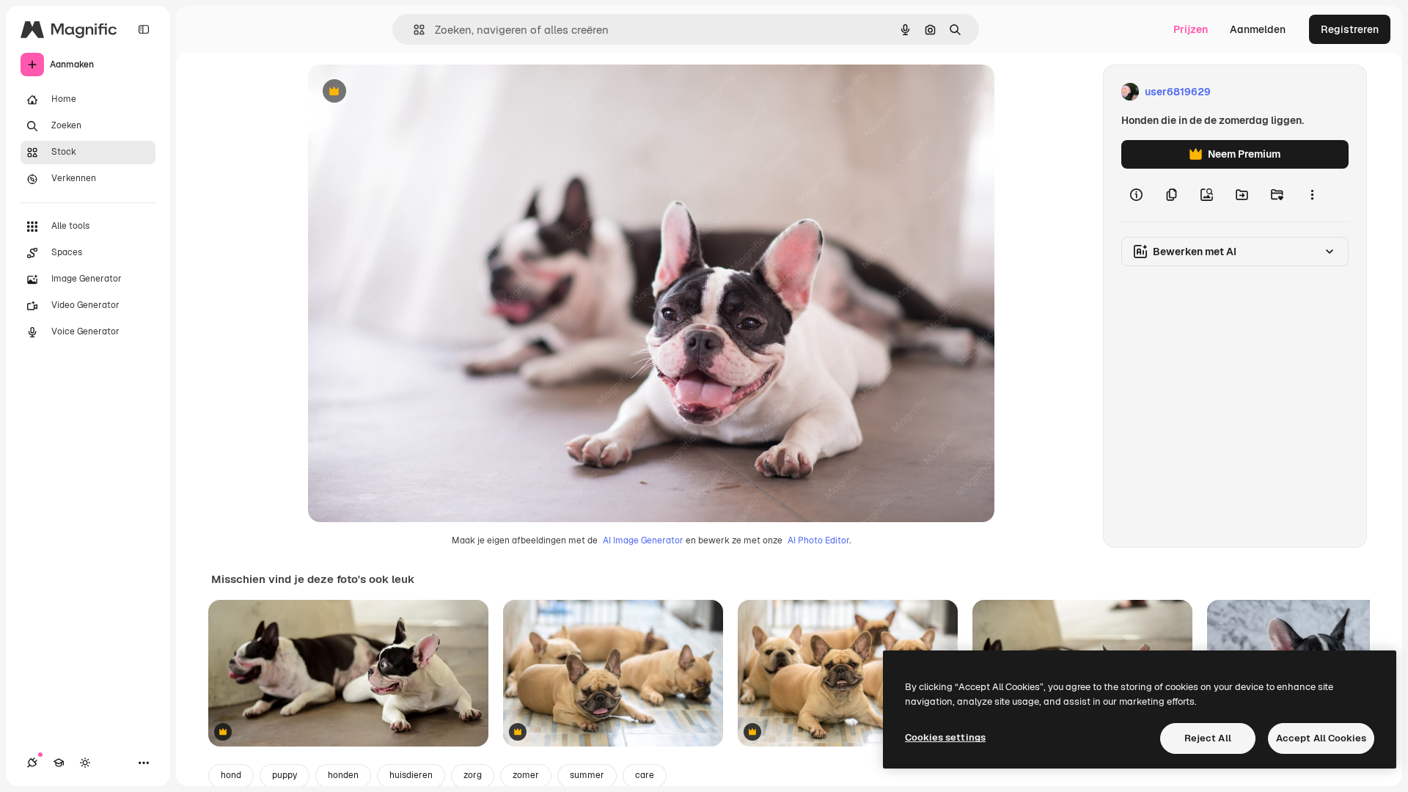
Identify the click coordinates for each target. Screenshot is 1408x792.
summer (587, 775)
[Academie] (58, 762)
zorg (472, 775)
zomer (526, 775)
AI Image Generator (643, 540)
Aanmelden (1258, 29)
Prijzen (1190, 29)
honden (343, 775)
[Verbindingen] (32, 762)
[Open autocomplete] (413, 29)
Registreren (1350, 29)
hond (231, 775)
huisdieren (411, 775)
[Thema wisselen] (85, 762)
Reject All (1207, 738)
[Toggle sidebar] (143, 29)
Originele (404, 92)
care (644, 775)
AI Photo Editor (818, 540)
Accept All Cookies (1321, 738)
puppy (284, 775)
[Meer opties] (1312, 195)
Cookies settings (945, 737)
